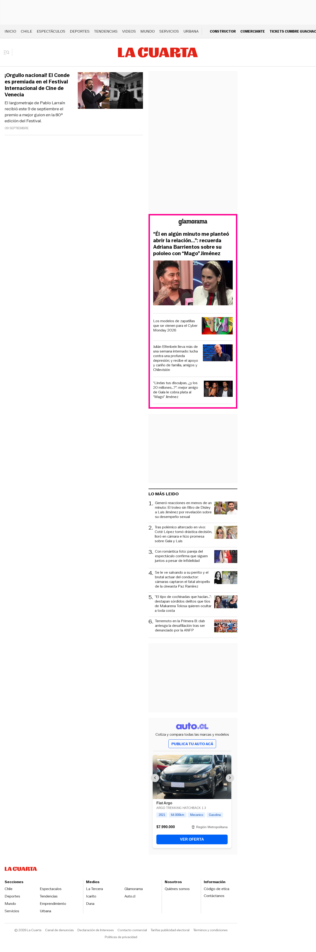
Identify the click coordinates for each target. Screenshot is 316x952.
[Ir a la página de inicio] (158, 52)
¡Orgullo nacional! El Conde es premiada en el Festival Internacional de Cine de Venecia (37, 85)
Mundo (147, 31)
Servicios (169, 31)
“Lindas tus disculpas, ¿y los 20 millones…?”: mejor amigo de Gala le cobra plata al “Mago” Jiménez (175, 390)
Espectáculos (51, 31)
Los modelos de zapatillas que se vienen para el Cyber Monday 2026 (175, 326)
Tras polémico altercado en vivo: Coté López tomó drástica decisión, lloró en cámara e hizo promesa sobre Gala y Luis (183, 534)
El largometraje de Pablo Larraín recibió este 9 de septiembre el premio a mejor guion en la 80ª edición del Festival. (35, 112)
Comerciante (252, 31)
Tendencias (106, 31)
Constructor (223, 31)
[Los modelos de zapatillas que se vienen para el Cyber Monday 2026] (217, 326)
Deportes (80, 31)
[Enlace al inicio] (193, 223)
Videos (129, 31)
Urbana (190, 31)
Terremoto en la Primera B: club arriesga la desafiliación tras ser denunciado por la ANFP (180, 626)
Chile (26, 31)
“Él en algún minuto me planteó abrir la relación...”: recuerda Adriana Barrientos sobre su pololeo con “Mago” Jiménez (191, 244)
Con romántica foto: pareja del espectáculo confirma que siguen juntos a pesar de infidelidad (181, 556)
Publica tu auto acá (192, 744)
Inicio (10, 31)
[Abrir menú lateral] (8, 52)
